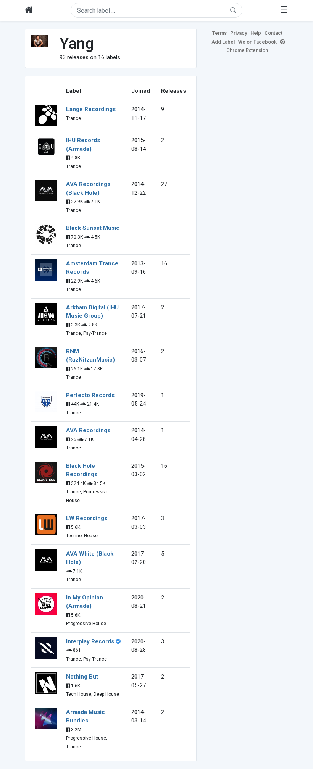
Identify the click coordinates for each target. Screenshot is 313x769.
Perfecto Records (90, 395)
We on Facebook (257, 42)
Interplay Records (90, 641)
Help (255, 33)
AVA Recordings (88, 430)
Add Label (223, 42)
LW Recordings (86, 518)
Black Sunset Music (92, 228)
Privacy (238, 33)
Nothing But (82, 676)
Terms (219, 33)
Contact (273, 33)
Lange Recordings (91, 109)
